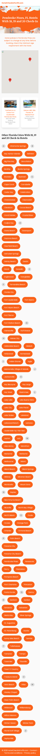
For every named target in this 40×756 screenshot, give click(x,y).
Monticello (8, 484)
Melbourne (8, 461)
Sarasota (8, 607)
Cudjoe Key (9, 223)
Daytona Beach (10, 238)
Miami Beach (9, 469)
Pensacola (29, 561)
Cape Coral (9, 184)
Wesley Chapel (10, 692)
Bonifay (7, 169)
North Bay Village (25, 507)
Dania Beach (9, 230)
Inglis (30, 361)
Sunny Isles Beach (11, 638)
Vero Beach (9, 684)
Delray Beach (10, 261)
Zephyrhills (8, 738)
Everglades (25, 277)
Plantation (20, 569)
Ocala (30, 515)
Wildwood (8, 707)
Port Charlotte (10, 584)
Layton (7, 438)
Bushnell (22, 177)
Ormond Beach (24, 530)
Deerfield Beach (11, 246)
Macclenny (9, 446)
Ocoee (7, 523)
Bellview (30, 153)
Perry (6, 569)
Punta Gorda (9, 592)
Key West (8, 392)
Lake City (8, 407)
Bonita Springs (24, 169)
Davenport (26, 230)
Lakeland (24, 415)
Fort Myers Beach (11, 307)
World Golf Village (11, 730)
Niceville (7, 507)
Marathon (25, 446)
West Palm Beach (11, 700)
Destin (25, 261)
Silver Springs (25, 615)
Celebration (25, 192)
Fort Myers (29, 300)
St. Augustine (9, 623)
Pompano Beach (11, 577)
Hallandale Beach (11, 346)
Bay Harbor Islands (12, 153)
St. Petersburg (10, 630)
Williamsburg (25, 707)
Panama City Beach (12, 554)
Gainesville (8, 330)
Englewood (8, 277)
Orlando (7, 530)
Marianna (8, 454)
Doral (6, 269)
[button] (10, 80)
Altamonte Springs (18, 146)
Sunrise (29, 638)
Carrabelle (25, 184)
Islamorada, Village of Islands (16, 369)
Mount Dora (25, 484)
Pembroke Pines (11, 561)
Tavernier (8, 661)
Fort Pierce (9, 315)
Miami (23, 461)
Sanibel (27, 600)
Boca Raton (26, 161)
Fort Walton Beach (12, 323)
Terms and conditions (13, 753)
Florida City (9, 292)
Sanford (13, 600)
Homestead (25, 354)
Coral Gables (9, 215)
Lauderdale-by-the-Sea (14, 430)
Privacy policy (30, 753)
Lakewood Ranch (11, 423)
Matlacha (23, 454)
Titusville (23, 661)
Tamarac (8, 654)
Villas (23, 684)
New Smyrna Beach (12, 500)
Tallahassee (15, 646)
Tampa (22, 654)
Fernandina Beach (17, 284)
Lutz (18, 438)
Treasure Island (10, 677)
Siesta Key (8, 615)
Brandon (7, 177)
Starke (26, 630)
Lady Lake (8, 400)
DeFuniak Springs (11, 253)
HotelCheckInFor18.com (12, 3)
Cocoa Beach (25, 207)
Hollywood (8, 354)
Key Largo (27, 384)
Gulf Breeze (25, 330)
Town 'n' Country (11, 669)
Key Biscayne (9, 384)
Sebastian (23, 607)
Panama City (9, 546)
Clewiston (8, 207)
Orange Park (22, 523)
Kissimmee (23, 392)
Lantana (29, 423)
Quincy (31, 592)
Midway (7, 477)
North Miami (9, 515)
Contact (33, 750)
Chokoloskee (9, 200)
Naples (13, 492)
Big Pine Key (9, 161)
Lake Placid (23, 407)
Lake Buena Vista (27, 400)
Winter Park (28, 723)
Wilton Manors (10, 715)
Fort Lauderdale (10, 300)
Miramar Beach (24, 477)
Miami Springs (28, 469)
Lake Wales (9, 415)
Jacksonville (9, 377)
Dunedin (19, 269)
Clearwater (27, 200)
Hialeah (29, 346)
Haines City (14, 338)
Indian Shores (15, 361)
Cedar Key (8, 192)
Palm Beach (15, 538)
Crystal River (28, 215)
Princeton (28, 584)
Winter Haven (10, 723)
